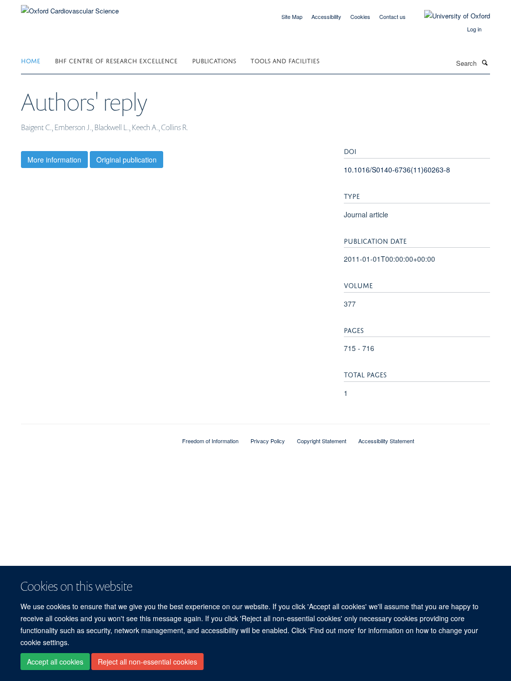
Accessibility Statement (386, 441)
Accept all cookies (55, 662)
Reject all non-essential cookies (147, 662)
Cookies (360, 16)
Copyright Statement (321, 441)
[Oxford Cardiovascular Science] (70, 7)
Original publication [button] (126, 160)
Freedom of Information (210, 441)
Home (30, 60)
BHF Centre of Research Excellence (116, 60)
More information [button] (54, 160)
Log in (474, 29)
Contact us (392, 16)
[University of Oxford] (449, 16)
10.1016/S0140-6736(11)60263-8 (397, 169)
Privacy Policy (268, 441)
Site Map (291, 16)
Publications (214, 60)
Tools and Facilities (285, 60)
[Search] (484, 62)
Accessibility (326, 16)
